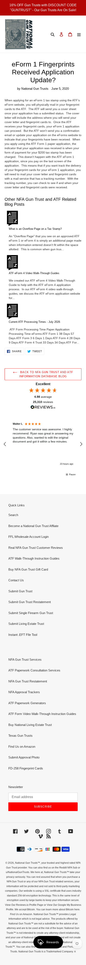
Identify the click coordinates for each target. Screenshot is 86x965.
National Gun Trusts (26, 862)
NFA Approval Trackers (24, 692)
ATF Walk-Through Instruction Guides (33, 558)
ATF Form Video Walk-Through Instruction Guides (42, 714)
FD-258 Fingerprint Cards (25, 768)
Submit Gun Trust (20, 591)
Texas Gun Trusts (20, 735)
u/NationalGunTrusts (17, 872)
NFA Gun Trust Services (25, 659)
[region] (43, 444)
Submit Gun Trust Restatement (29, 602)
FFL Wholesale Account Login (28, 536)
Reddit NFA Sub (68, 867)
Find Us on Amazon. (21, 914)
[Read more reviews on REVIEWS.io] (43, 407)
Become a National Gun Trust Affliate (33, 526)
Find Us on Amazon (21, 746)
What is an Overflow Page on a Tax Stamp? (35, 228)
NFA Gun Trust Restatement (27, 681)
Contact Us (16, 580)
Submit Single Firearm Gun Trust (30, 613)
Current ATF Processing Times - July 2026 (34, 321)
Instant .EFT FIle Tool (22, 634)
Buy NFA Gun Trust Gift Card (28, 569)
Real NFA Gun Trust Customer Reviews (35, 547)
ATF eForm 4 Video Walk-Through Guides (34, 273)
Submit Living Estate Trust (26, 623)
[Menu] (79, 34)
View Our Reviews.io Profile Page (24, 904)
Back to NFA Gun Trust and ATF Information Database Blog (46, 374)
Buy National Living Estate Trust (30, 725)
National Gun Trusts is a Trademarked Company (45, 951)
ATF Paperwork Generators (27, 703)
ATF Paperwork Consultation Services (34, 670)
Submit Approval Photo (23, 757)
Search (13, 515)
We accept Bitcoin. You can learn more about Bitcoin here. (47, 909)
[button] (5, 444)
